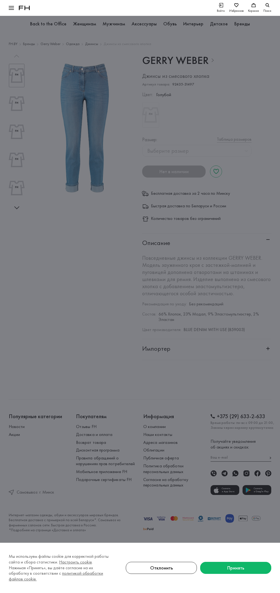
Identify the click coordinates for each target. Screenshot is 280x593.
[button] (11, 8)
